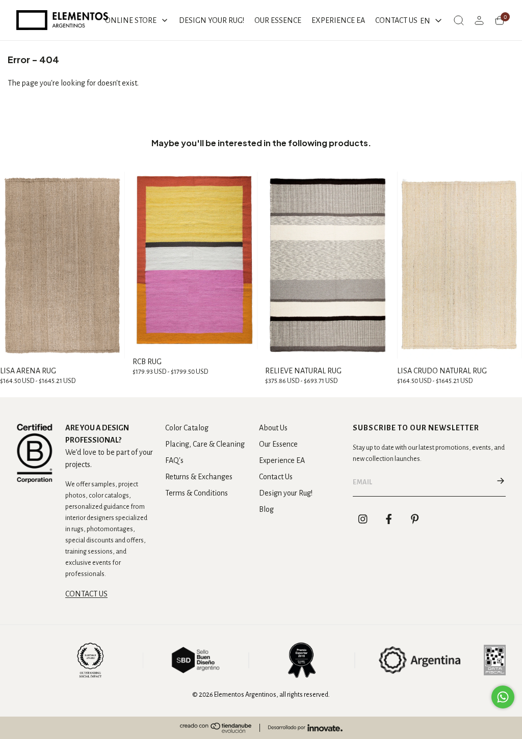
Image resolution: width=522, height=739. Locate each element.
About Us (273, 428)
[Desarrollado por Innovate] (305, 727)
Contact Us (276, 477)
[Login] (479, 20)
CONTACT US (86, 594)
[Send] (500, 482)
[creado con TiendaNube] (215, 728)
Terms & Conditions (196, 493)
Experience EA (282, 460)
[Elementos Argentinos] (62, 20)
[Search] (459, 20)
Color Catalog (186, 428)
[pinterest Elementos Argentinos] (415, 519)
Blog (266, 509)
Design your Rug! (285, 493)
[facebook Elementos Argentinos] (389, 519)
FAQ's (174, 460)
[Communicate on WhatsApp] (502, 697)
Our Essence (278, 444)
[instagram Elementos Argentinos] (363, 519)
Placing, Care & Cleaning (205, 444)
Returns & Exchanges (198, 477)
